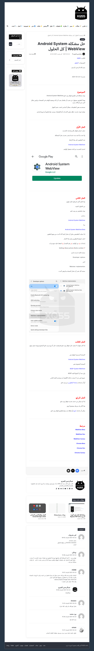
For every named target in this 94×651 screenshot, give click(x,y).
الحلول (76, 35)
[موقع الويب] (72, 489)
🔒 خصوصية (27, 26)
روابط (8, 645)
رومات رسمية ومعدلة (59, 515)
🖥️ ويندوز (46, 26)
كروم (74, 411)
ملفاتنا (12, 645)
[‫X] (73, 471)
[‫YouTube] (65, 489)
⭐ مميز (72, 26)
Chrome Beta (80, 443)
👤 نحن (34, 26)
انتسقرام (31, 645)
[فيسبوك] (77, 471)
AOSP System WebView (77, 369)
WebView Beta (80, 429)
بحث (44, 645)
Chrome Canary (80, 453)
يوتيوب (21, 645)
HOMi (74, 570)
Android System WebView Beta (75, 229)
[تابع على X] (72, 54)
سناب (36, 645)
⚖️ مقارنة (66, 26)
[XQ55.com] (81, 13)
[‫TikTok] (56, 489)
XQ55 (79, 58)
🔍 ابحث (14, 26)
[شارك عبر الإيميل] (68, 471)
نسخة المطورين (72, 382)
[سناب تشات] (59, 489)
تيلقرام (26, 645)
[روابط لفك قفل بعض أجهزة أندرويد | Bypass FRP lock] (76, 508)
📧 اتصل (20, 26)
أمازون (17, 645)
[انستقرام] (63, 489)
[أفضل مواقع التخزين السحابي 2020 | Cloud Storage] (37, 508)
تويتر (40, 645)
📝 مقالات (78, 26)
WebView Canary (79, 439)
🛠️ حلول (52, 26)
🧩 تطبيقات (59, 26)
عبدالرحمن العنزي (78, 54)
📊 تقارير (84, 26)
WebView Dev (80, 434)
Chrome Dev (81, 448)
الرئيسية (81, 35)
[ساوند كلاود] (61, 489)
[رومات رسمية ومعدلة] (57, 508)
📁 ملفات (39, 26)
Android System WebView (76, 145)
